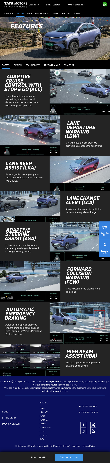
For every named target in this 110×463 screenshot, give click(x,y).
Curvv (42, 431)
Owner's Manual (75, 4)
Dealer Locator (53, 4)
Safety (6, 65)
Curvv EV (44, 435)
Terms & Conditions (71, 446)
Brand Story (9, 417)
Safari (42, 439)
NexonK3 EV (45, 427)
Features (20, 13)
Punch (42, 415)
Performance (52, 65)
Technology (33, 65)
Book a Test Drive (88, 412)
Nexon (43, 423)
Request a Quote (88, 406)
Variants (77, 13)
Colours (66, 13)
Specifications (42, 13)
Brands (32, 4)
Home (5, 411)
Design (18, 65)
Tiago (42, 408)
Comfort (69, 65)
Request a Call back (40, 457)
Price (29, 13)
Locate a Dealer (10, 424)
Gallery (55, 13)
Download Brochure (69, 457)
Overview (8, 13)
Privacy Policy (88, 446)
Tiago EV (44, 411)
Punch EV (44, 419)
